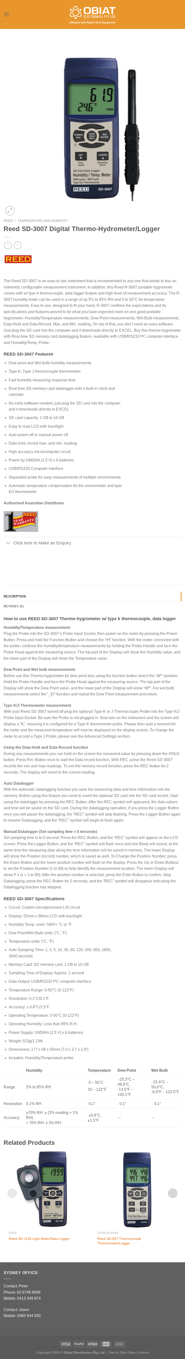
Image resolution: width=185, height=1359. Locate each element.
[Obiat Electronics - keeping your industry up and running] (92, 14)
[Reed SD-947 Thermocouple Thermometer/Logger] (136, 1189)
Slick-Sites (128, 1352)
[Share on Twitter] (17, 560)
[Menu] (6, 14)
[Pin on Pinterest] (34, 560)
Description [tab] (15, 596)
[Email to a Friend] (25, 560)
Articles (143, 1352)
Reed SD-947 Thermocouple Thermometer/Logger (119, 1241)
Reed (8, 221)
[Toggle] (8, 543)
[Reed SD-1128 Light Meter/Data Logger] (48, 1189)
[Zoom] (10, 210)
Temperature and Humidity (43, 221)
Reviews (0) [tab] (14, 606)
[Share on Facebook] (8, 560)
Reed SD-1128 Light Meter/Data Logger (39, 1239)
